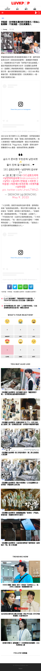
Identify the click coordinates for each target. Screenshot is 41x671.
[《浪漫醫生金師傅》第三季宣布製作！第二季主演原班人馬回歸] (20, 439)
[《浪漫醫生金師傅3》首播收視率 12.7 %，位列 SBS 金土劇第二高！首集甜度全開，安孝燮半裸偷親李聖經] (20, 409)
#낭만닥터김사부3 (12, 178)
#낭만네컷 (20, 187)
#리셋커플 (33, 184)
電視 (3, 389)
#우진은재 (23, 184)
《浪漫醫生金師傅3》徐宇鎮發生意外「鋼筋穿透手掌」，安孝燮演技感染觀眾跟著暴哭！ (19, 393)
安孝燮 (4, 292)
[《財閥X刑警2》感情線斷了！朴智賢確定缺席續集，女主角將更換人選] (20, 630)
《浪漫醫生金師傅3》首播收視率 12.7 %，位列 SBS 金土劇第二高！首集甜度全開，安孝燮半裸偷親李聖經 (20, 423)
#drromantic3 (29, 178)
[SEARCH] (39, 13)
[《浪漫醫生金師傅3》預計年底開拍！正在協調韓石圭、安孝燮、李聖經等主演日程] (20, 470)
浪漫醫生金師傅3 (31, 292)
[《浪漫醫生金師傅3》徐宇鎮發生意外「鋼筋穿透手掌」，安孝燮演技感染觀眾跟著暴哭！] (20, 379)
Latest (7, 9)
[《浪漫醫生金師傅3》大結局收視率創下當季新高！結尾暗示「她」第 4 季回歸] (20, 530)
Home (20, 668)
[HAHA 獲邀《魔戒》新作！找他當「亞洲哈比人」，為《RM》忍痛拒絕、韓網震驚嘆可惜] (20, 572)
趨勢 (34, 9)
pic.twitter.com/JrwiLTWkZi (20, 190)
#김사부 (15, 181)
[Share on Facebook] (9, 286)
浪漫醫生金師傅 (19, 292)
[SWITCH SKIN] (36, 13)
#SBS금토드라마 (29, 175)
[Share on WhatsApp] (25, 286)
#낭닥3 (6, 181)
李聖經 (10, 292)
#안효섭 (23, 181)
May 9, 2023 (20, 197)
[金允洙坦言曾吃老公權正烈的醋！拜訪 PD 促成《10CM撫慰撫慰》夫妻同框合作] (20, 601)
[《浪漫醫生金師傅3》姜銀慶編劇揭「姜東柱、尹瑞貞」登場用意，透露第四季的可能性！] (20, 500)
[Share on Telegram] (31, 286)
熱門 (26, 9)
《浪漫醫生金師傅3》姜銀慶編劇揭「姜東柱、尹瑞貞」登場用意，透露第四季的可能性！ (20, 514)
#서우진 (32, 181)
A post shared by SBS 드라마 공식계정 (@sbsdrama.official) (22, 131)
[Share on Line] (20, 286)
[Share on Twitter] (14, 286)
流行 (17, 9)
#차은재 (13, 184)
